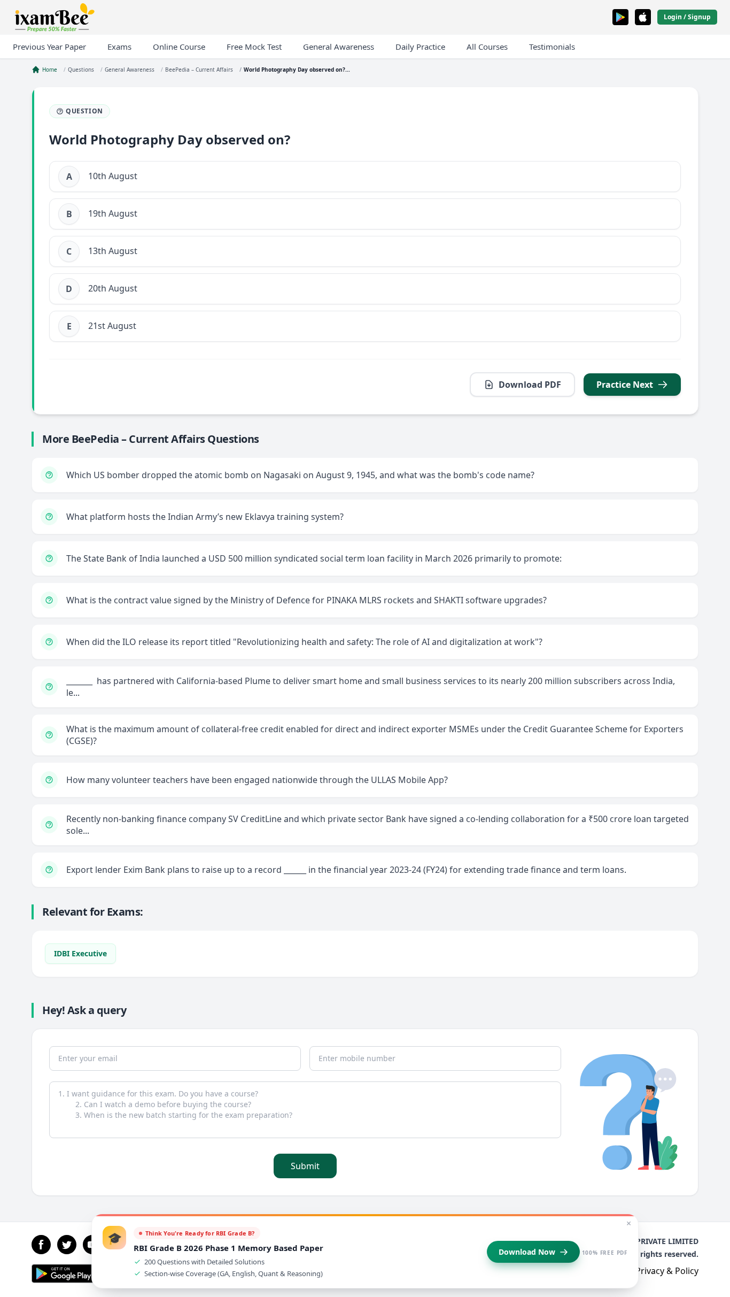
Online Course (179, 46)
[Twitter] (66, 1244)
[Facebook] (41, 1244)
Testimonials (552, 46)
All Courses (487, 46)
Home (49, 69)
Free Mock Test (254, 46)
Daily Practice (420, 46)
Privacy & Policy (666, 1271)
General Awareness (338, 46)
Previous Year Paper (49, 46)
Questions (81, 69)
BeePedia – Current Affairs (199, 69)
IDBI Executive (80, 953)
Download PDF (530, 384)
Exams (119, 46)
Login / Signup (687, 16)
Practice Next (624, 384)
